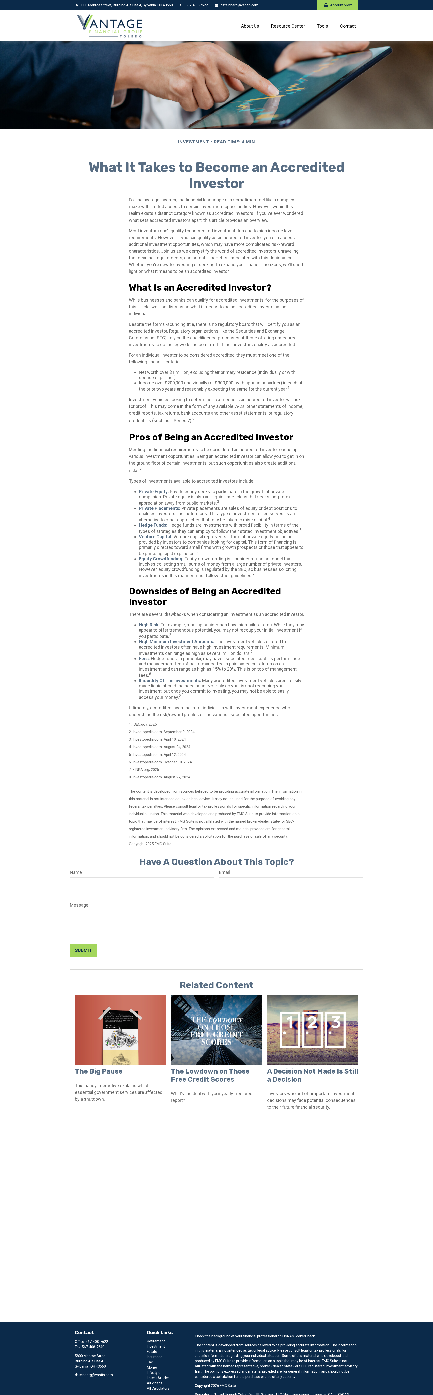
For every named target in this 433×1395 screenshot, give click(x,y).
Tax (150, 1362)
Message (79, 905)
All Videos (154, 1383)
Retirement (156, 1341)
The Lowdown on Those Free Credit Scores (210, 1075)
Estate (152, 1352)
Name (76, 872)
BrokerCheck (305, 1336)
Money (152, 1367)
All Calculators (158, 1388)
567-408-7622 (196, 5)
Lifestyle (153, 1373)
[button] (250, 26)
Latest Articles (158, 1378)
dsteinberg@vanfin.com (239, 5)
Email (224, 872)
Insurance (154, 1357)
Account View (341, 5)
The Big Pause (99, 1071)
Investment (156, 1346)
